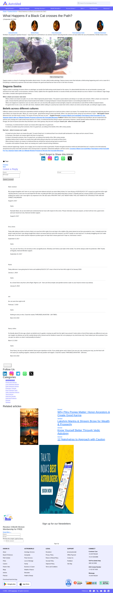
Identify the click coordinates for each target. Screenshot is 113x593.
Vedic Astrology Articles (12, 392)
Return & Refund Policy (52, 558)
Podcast (5, 575)
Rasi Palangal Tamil (11, 390)
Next (4, 166)
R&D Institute (6, 558)
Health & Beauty (28, 575)
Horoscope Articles (11, 382)
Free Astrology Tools (78, 32)
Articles (5, 572)
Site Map (69, 563)
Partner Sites (6, 566)
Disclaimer (49, 552)
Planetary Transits (11, 388)
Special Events (12, 32)
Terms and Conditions (51, 566)
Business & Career (29, 566)
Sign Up (56, 543)
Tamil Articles (9, 394)
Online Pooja (35, 32)
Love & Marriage (28, 561)
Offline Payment (71, 555)
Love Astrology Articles (12, 384)
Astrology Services (29, 552)
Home (4, 11)
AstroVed (14, 591)
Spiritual (8, 402)
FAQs (4, 561)
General (8, 400)
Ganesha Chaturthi (24, 8)
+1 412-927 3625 (93, 569)
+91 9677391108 (93, 554)
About (4, 552)
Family (26, 563)
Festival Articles (12, 11)
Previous (5, 164)
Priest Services (28, 558)
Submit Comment (8, 179)
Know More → (7, 532)
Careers (5, 563)
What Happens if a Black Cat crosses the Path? (32, 11)
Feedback (70, 561)
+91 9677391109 (93, 575)
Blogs (4, 569)
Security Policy (50, 561)
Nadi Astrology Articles (12, 386)
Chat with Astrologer (100, 32)
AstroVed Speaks (11, 396)
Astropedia (27, 555)
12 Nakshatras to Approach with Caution (81, 439)
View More (7, 365)
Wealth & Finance (29, 569)
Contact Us (70, 558)
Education (27, 572)
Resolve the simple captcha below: (13, 538)
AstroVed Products (11, 398)
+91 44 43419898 (93, 557)
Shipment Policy (50, 563)
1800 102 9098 (93, 563)
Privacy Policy (50, 555)
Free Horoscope (56, 32)
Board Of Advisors (8, 555)
